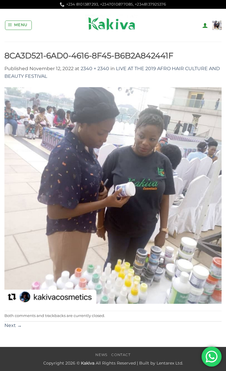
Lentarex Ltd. (170, 363)
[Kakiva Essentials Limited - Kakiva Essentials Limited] (113, 25)
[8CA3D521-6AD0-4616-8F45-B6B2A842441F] (113, 195)
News (101, 355)
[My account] (205, 25)
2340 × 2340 (95, 68)
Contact (120, 355)
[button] (18, 25)
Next (13, 325)
